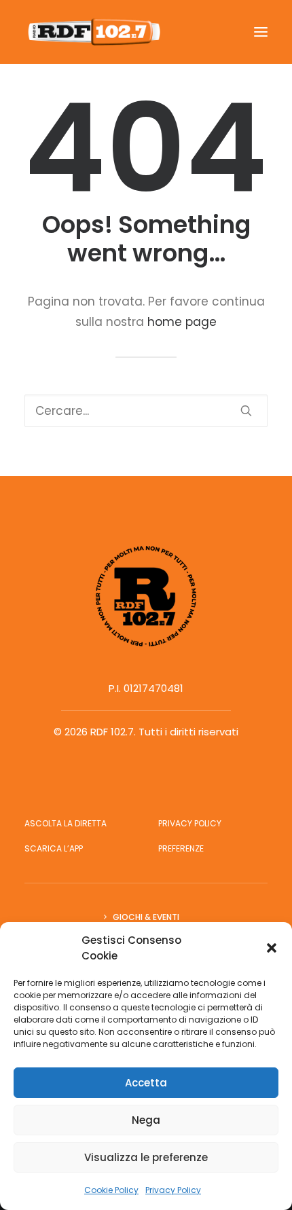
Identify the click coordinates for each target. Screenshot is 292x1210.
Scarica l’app (53, 848)
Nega (146, 1120)
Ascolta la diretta (65, 823)
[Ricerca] (146, 411)
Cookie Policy (111, 1190)
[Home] (146, 596)
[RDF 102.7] (92, 31)
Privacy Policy (173, 1190)
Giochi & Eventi (146, 917)
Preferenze (181, 848)
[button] (271, 948)
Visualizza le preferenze (146, 1157)
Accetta (146, 1083)
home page (182, 322)
